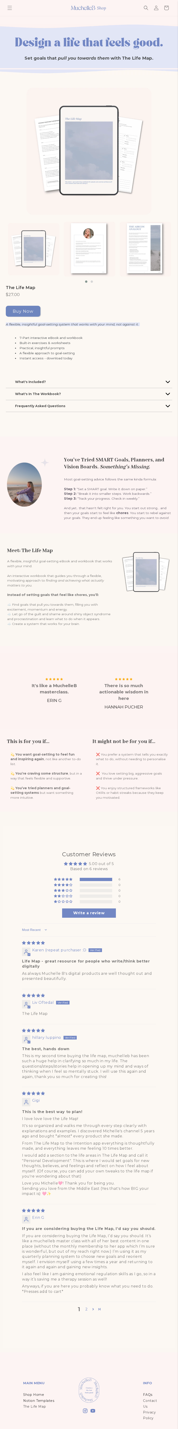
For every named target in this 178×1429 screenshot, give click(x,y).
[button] (10, 8)
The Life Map (20, 287)
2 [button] (86, 1309)
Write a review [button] (89, 913)
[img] (33, 943)
